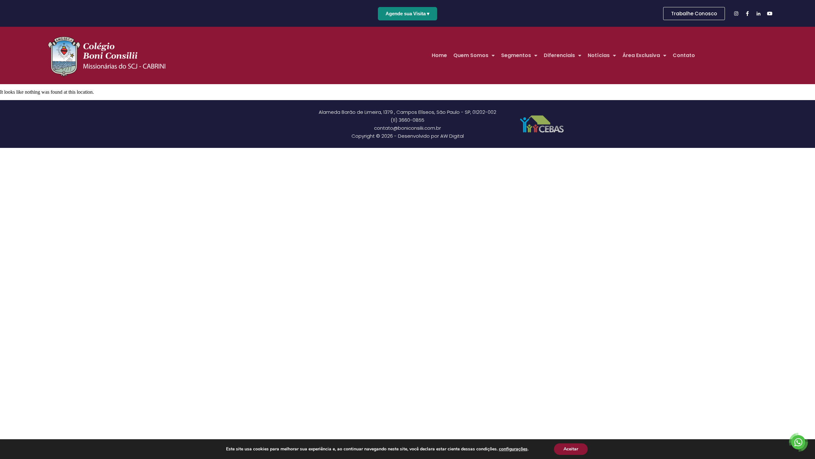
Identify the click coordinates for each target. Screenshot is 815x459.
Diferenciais (559, 55)
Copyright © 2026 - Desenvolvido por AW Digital (407, 136)
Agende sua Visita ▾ (407, 13)
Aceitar (570, 449)
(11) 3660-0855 (407, 120)
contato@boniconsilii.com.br (407, 128)
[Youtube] (769, 13)
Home (439, 55)
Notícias (599, 55)
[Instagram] (736, 13)
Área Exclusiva (641, 55)
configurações (513, 449)
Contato (684, 55)
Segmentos (516, 55)
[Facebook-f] (747, 13)
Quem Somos (470, 55)
